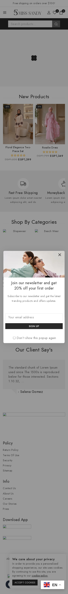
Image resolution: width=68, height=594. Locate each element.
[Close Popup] (60, 255)
